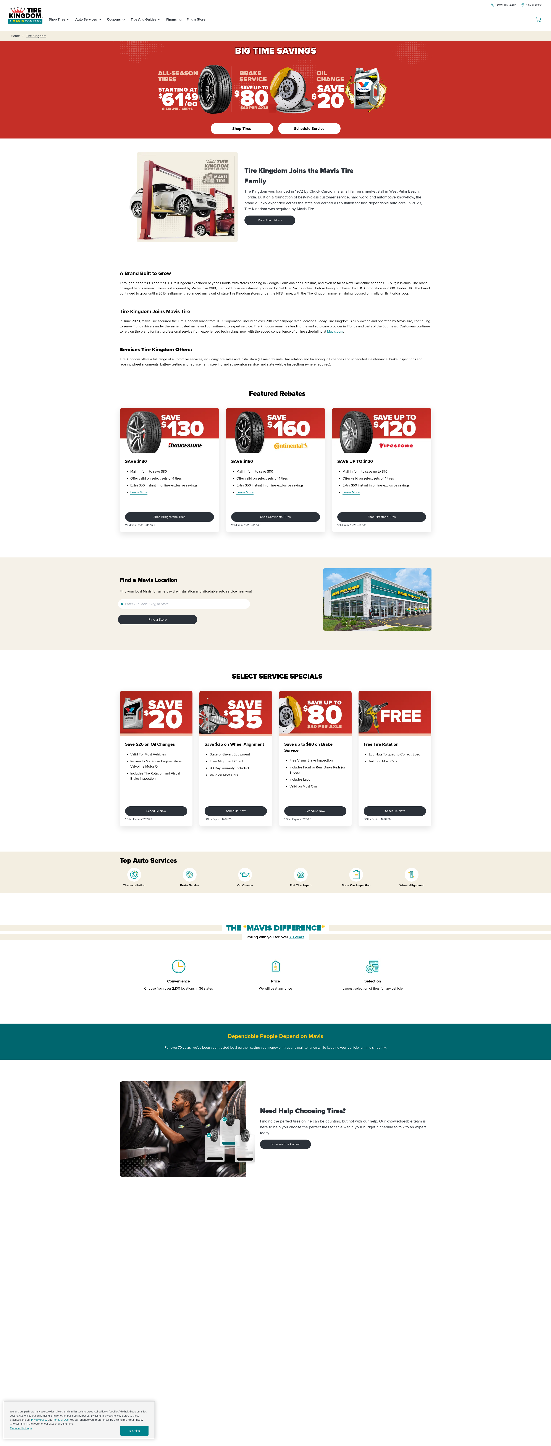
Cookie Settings (21, 1428)
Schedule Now (156, 811)
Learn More (138, 492)
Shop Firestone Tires (382, 517)
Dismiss (134, 1431)
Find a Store (158, 619)
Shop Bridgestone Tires (169, 517)
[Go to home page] (25, 15)
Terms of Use (61, 1420)
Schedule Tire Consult (285, 1144)
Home (15, 36)
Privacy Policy (39, 1420)
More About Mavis (270, 220)
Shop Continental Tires (275, 517)
